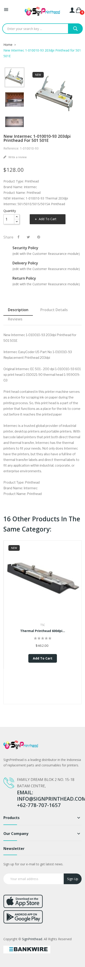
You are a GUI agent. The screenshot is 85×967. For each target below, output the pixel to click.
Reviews (15, 319)
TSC (42, 625)
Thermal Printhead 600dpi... (42, 631)
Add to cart (47, 219)
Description (18, 309)
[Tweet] (28, 237)
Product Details (54, 309)
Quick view (42, 586)
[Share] (18, 237)
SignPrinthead (32, 939)
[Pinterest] (38, 237)
